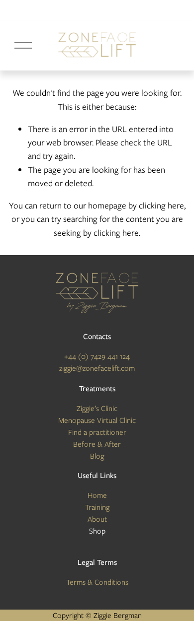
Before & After (97, 444)
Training (97, 507)
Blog (97, 456)
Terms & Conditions (97, 582)
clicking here (161, 205)
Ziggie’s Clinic (97, 408)
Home (97, 495)
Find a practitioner (97, 432)
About (97, 519)
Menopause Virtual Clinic (97, 420)
